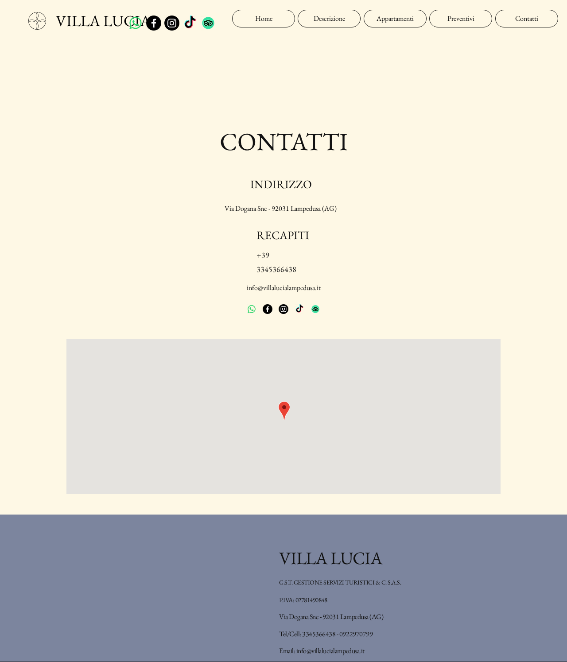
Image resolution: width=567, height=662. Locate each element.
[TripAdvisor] (208, 23)
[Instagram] (171, 23)
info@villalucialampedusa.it (284, 287)
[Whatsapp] (135, 23)
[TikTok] (190, 23)
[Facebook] (153, 23)
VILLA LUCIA (103, 21)
